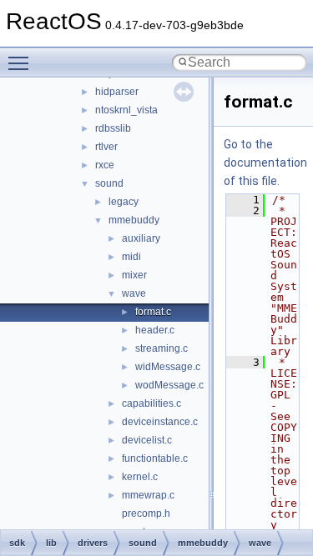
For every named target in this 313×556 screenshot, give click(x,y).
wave (134, 293)
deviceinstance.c (160, 422)
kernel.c (140, 477)
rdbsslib (113, 128)
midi (131, 257)
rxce (104, 165)
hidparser (117, 92)
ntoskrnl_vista (126, 110)
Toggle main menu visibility (22, 63)
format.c (153, 312)
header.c (154, 330)
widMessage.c (167, 367)
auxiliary (141, 238)
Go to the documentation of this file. (265, 163)
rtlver (106, 147)
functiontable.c (155, 458)
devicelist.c (147, 440)
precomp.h (146, 513)
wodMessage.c (169, 385)
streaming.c (161, 348)
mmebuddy (134, 220)
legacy (124, 202)
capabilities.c (151, 403)
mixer (134, 275)
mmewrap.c (148, 495)
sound (109, 183)
